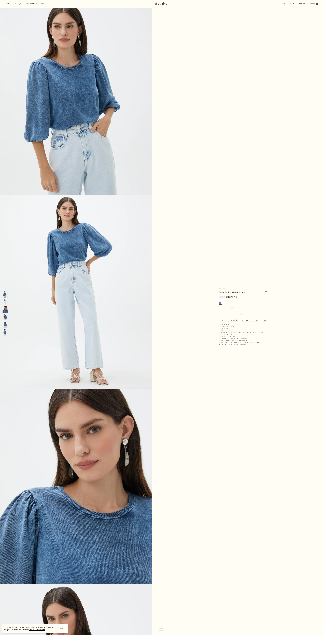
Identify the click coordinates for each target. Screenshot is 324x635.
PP (220, 307)
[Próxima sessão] (161, 629)
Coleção (18, 4)
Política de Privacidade (37, 630)
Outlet (44, 4)
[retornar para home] (162, 3)
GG (236, 307)
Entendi (61, 629)
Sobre (221, 320)
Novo (8, 3)
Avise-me (243, 314)
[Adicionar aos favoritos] (266, 292)
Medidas (244, 320)
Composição (233, 320)
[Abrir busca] (284, 4)
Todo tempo (31, 3)
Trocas (264, 320)
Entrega (255, 320)
